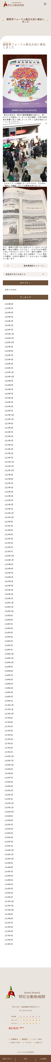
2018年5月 (9, 684)
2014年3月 (9, 888)
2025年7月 (9, 355)
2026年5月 (9, 317)
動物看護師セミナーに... (34, 265)
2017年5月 (9, 735)
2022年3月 (9, 500)
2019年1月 (9, 649)
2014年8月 (9, 867)
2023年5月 (9, 440)
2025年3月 (9, 364)
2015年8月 (9, 820)
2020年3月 (9, 590)
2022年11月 (9, 466)
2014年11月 (9, 854)
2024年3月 (9, 402)
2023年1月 (9, 457)
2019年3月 (9, 641)
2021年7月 (9, 526)
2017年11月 (9, 709)
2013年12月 (9, 901)
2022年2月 (9, 504)
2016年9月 (9, 769)
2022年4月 (9, 496)
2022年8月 (9, 479)
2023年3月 (9, 449)
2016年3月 (9, 790)
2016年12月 (9, 756)
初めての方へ (16, 1042)
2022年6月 (9, 487)
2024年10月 (9, 376)
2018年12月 (9, 654)
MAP (25, 1058)
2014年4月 (9, 884)
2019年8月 (9, 620)
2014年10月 (9, 859)
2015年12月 (9, 803)
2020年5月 (9, 581)
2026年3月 (9, 321)
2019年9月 (9, 615)
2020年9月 (9, 564)
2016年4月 (9, 786)
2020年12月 (9, 556)
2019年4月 (9, 637)
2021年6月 (9, 530)
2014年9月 (9, 863)
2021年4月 (9, 539)
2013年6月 (9, 927)
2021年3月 (9, 543)
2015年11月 (9, 807)
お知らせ (8, 290)
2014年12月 (9, 850)
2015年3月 (9, 841)
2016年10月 (9, 765)
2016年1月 (9, 799)
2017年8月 (9, 722)
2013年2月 (9, 940)
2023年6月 (9, 436)
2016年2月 (9, 795)
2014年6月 (9, 876)
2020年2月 (9, 594)
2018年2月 (9, 696)
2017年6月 (9, 731)
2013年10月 (9, 910)
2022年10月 (9, 470)
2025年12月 (9, 334)
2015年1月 (9, 846)
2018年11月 (9, 658)
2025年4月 (9, 359)
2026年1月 (9, 329)
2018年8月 (9, 671)
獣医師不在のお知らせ (16, 274)
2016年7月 (9, 777)
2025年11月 (9, 338)
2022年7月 (9, 483)
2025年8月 (9, 351)
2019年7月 (9, 624)
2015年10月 (9, 812)
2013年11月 (9, 905)
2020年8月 (9, 568)
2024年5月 (9, 393)
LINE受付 (43, 1058)
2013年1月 (9, 944)
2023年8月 (9, 428)
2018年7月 (9, 675)
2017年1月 (9, 752)
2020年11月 (9, 560)
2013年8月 (9, 918)
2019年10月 (9, 611)
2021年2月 (9, 547)
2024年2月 (9, 406)
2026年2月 (9, 325)
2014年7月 (9, 871)
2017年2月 (9, 748)
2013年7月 (9, 923)
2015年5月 (9, 833)
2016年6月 (9, 782)
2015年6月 (9, 829)
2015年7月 (9, 824)
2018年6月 (9, 679)
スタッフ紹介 (37, 1039)
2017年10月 (9, 713)
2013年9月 (9, 914)
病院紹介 (25, 1039)
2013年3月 (9, 935)
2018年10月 (9, 662)
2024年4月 (9, 398)
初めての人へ (8, 1058)
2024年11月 (9, 372)
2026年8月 (9, 304)
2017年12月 (9, 705)
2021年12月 (9, 513)
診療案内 (14, 1039)
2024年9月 (9, 381)
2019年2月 (9, 645)
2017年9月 (9, 718)
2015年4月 (9, 837)
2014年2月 (9, 893)
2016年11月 (9, 760)
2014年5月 (9, 880)
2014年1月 (9, 897)
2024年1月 (9, 411)
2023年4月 (9, 445)
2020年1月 (9, 598)
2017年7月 (9, 726)
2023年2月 (9, 453)
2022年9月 (9, 475)
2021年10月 (9, 517)
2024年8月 (9, 385)
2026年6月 (9, 312)
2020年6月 (9, 577)
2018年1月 (9, 701)
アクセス (28, 1042)
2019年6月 (9, 628)
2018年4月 (9, 688)
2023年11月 (9, 419)
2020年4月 (9, 585)
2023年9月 (9, 423)
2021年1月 (9, 551)
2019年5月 (9, 632)
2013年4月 (9, 931)
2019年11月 (9, 607)
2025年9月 (9, 347)
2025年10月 (9, 342)
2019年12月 (9, 603)
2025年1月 (9, 368)
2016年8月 (9, 773)
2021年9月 (9, 521)
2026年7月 (9, 308)
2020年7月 (9, 573)
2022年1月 (9, 509)
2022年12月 (9, 462)
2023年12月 (9, 415)
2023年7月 (9, 432)
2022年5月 (9, 492)
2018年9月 (9, 667)
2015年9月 (9, 816)
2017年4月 (9, 739)
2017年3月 (9, 743)
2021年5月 (9, 534)
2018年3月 (9, 692)
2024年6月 (9, 389)
